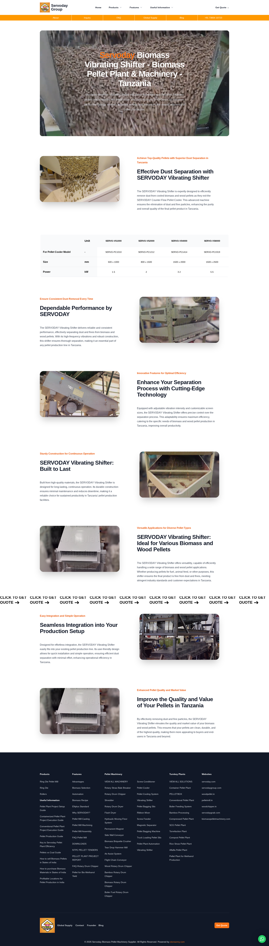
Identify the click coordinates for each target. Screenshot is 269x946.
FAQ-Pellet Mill (79, 837)
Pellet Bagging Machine (148, 831)
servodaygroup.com (211, 788)
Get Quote (222, 7)
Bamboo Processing (179, 812)
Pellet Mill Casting (81, 819)
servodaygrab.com (211, 812)
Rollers (43, 794)
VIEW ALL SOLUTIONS (180, 781)
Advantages (78, 781)
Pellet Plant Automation (148, 844)
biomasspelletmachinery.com (216, 819)
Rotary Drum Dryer (114, 806)
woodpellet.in (208, 794)
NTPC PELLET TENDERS (85, 850)
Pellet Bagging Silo (146, 806)
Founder (91, 925)
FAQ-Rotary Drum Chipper (85, 866)
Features (134, 7)
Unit (87, 240)
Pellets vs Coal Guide (50, 852)
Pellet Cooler (143, 788)
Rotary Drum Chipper (115, 794)
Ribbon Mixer (143, 812)
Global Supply (64, 925)
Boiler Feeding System (180, 806)
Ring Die (44, 788)
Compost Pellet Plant (179, 837)
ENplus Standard (80, 806)
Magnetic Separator (146, 825)
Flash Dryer (110, 812)
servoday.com (208, 781)
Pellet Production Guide (51, 836)
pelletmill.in (207, 800)
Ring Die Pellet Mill (49, 781)
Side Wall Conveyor (114, 835)
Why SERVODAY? (81, 812)
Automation (77, 794)
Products (113, 7)
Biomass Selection (81, 788)
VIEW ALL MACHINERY (116, 781)
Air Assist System (113, 853)
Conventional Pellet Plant (181, 800)
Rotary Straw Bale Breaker (118, 788)
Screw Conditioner (146, 781)
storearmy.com (177, 942)
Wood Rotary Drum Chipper (118, 866)
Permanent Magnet (114, 829)
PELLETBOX (175, 794)
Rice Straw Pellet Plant (180, 844)
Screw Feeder (144, 819)
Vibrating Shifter (145, 800)
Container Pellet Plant (180, 788)
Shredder (109, 800)
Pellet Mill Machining (82, 825)
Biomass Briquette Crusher (118, 841)
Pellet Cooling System (147, 794)
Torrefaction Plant (178, 831)
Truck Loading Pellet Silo (149, 837)
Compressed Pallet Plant (181, 819)
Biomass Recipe (80, 800)
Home (98, 7)
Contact (80, 925)
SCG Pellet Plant (177, 825)
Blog (101, 925)
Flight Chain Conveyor (116, 860)
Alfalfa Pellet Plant (178, 850)
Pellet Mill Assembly (82, 831)
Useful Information (160, 7)
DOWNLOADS (79, 844)
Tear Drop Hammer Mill (116, 847)
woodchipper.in (209, 806)
